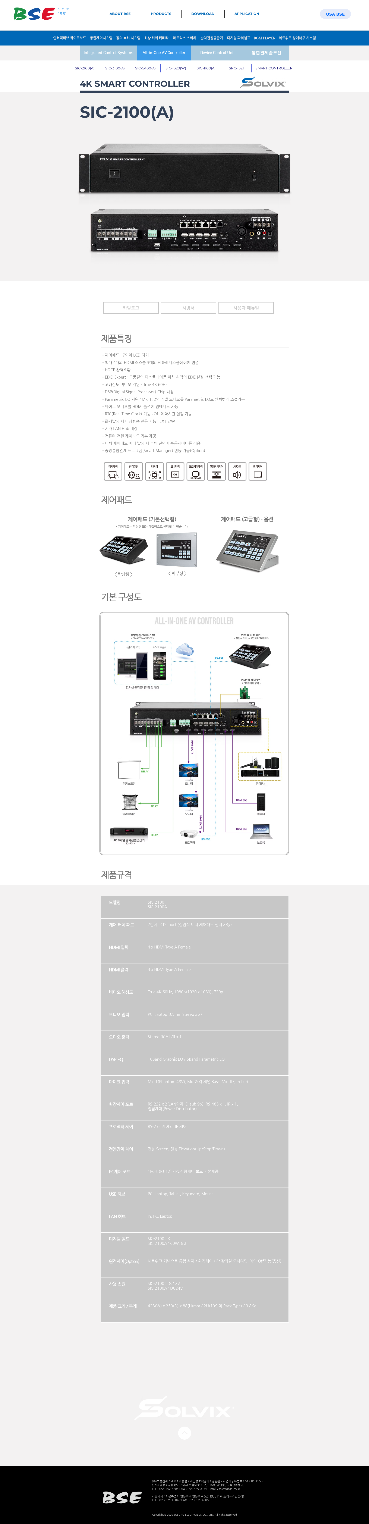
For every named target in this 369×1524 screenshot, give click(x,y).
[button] (131, 308)
